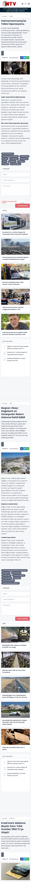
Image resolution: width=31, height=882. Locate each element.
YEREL (10, 403)
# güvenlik (12, 161)
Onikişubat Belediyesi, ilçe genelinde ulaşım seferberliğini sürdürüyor (15, 10)
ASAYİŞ (11, 16)
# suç (4, 161)
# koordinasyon (15, 164)
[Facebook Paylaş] (21, 57)
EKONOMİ (11, 818)
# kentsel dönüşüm (19, 575)
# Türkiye (5, 164)
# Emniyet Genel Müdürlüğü (10, 156)
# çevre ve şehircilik (8, 580)
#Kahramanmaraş (8, 154)
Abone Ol (5, 57)
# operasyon (24, 156)
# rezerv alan (6, 575)
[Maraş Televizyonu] (9, 4)
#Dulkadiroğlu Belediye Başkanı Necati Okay (14, 570)
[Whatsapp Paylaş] (27, 57)
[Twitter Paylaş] (24, 57)
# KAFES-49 (24, 159)
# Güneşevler (16, 573)
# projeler (17, 578)
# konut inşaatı (7, 578)
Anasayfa (4, 16)
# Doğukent (6, 573)
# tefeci (5, 159)
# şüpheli (21, 161)
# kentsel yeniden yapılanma (10, 583)
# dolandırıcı (14, 159)
